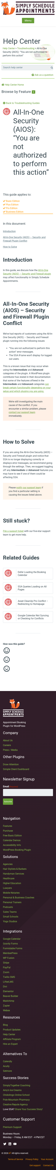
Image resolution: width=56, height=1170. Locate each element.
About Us (8, 740)
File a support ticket (13, 531)
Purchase (8, 830)
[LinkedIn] (10, 1144)
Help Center (9, 48)
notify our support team (28, 487)
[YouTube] (15, 1144)
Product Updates (11, 1029)
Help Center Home (14, 84)
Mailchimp (8, 1000)
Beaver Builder (10, 996)
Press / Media (10, 750)
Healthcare (8, 878)
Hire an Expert (10, 1044)
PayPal (6, 967)
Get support (35, 1165)
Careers (7, 745)
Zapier (6, 1005)
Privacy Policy (32, 1159)
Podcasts (8, 907)
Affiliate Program (12, 1039)
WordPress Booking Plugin (17, 849)
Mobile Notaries (11, 892)
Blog (5, 1024)
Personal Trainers (12, 902)
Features (7, 826)
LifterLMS (8, 981)
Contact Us (48, 1165)
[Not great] (25, 669)
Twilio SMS (9, 977)
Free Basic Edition (12, 835)
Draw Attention (11, 764)
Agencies (8, 864)
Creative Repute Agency (15, 1104)
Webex (6, 1010)
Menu (28, 20)
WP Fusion (8, 958)
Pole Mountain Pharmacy (16, 1099)
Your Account (47, 1159)
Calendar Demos (11, 840)
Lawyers (7, 888)
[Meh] (25, 659)
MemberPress (10, 953)
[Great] (25, 650)
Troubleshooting (25, 48)
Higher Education (12, 883)
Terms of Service (15, 1159)
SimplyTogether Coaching (16, 1085)
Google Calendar (11, 938)
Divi (5, 986)
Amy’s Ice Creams (12, 1090)
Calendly (7, 1061)
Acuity (6, 1066)
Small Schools (10, 916)
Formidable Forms (12, 948)
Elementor (8, 991)
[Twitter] (5, 1144)
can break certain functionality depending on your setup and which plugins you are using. (27, 388)
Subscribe (8, 802)
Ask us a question (43, 74)
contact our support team (22, 412)
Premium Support (12, 1127)
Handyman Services (13, 873)
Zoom (6, 972)
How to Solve (10, 246)
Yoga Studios (10, 921)
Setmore (7, 1071)
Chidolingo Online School (16, 1095)
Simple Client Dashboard (16, 769)
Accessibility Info (12, 845)
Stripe (6, 962)
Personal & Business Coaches (18, 897)
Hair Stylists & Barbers (14, 869)
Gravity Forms (10, 943)
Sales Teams (10, 911)
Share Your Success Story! (29, 1109)
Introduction (9, 231)
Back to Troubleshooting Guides (22, 103)
